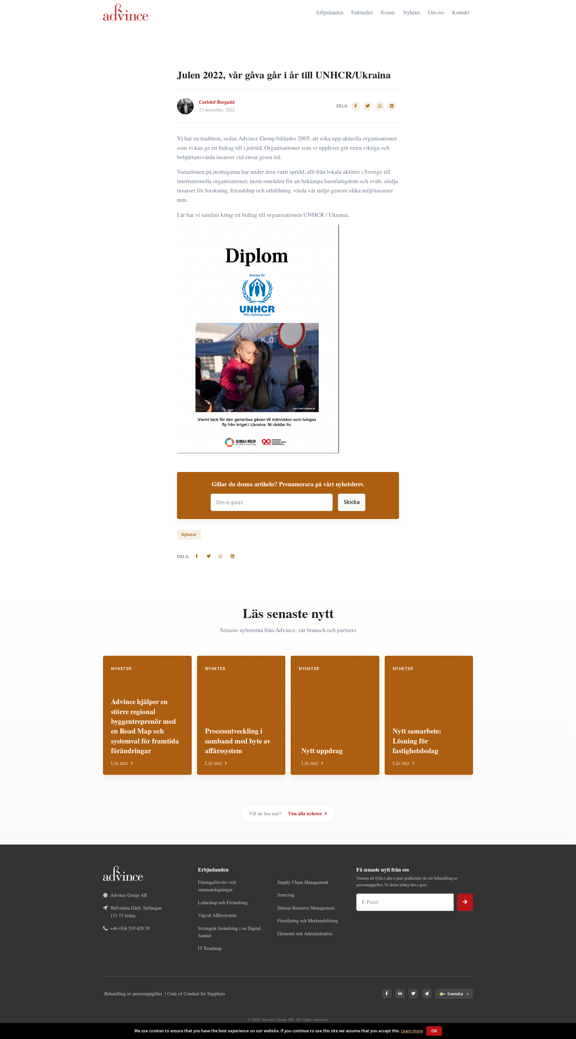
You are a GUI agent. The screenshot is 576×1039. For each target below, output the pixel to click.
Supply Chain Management (302, 882)
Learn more (412, 1031)
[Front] (125, 12)
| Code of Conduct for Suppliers (195, 993)
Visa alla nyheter (305, 813)
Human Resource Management (306, 908)
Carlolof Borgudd (217, 101)
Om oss (436, 12)
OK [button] (434, 1031)
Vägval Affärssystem (217, 915)
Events (388, 12)
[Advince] (123, 872)
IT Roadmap (210, 948)
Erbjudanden (329, 12)
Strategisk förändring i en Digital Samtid (229, 932)
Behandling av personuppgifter (133, 993)
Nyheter (411, 12)
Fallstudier (362, 12)
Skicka (352, 502)
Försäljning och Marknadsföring (307, 920)
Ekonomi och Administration (304, 933)
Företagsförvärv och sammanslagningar (217, 886)
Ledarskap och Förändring (223, 902)
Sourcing (285, 895)
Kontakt (460, 12)
